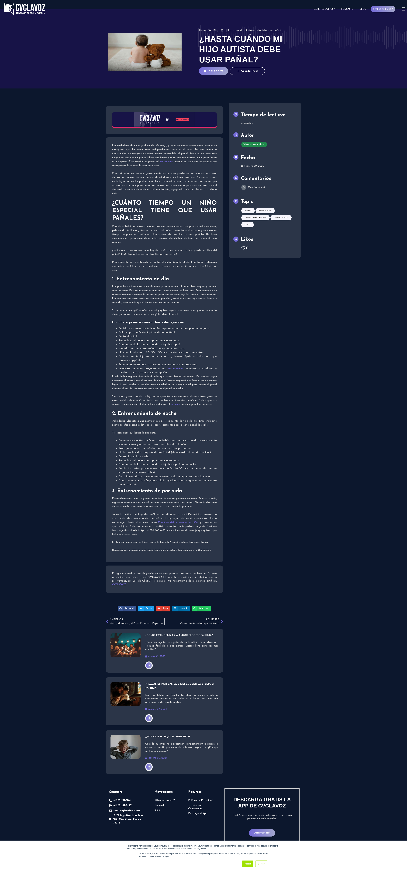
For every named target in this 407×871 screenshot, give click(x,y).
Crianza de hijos (281, 218)
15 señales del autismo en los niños (178, 522)
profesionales (175, 368)
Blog (363, 9)
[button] (127, 608)
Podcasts (347, 9)
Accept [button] (248, 863)
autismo (175, 404)
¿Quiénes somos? (324, 9)
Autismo (248, 211)
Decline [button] (261, 863)
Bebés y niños (265, 211)
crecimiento (166, 161)
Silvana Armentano (254, 144)
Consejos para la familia (255, 218)
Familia (248, 225)
